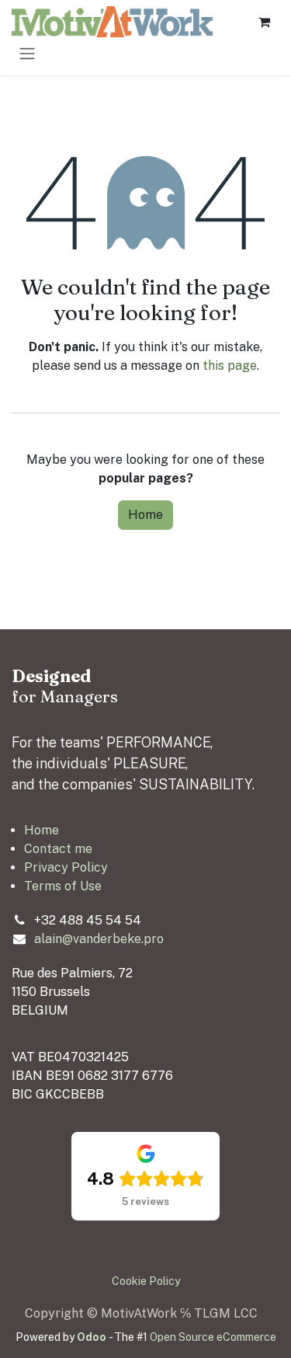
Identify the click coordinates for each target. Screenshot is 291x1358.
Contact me (58, 848)
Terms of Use (63, 886)
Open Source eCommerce (213, 1337)
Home (145, 514)
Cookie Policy (146, 1281)
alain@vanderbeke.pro (99, 938)
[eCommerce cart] (263, 21)
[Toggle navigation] (27, 53)
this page (230, 365)
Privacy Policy (66, 867)
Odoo (93, 1337)
